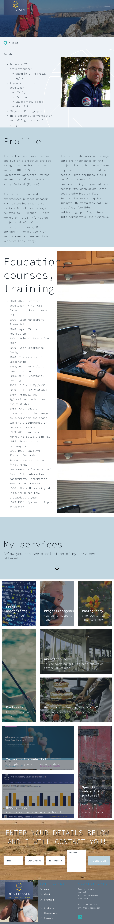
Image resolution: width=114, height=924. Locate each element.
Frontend (49, 899)
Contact (48, 918)
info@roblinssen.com (89, 907)
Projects (49, 908)
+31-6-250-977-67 (87, 904)
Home (46, 889)
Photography (50, 913)
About (47, 894)
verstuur (99, 860)
